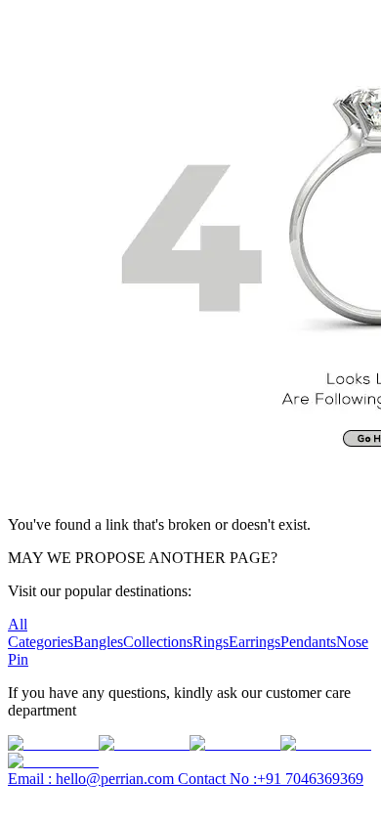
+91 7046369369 (270, 778)
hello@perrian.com (93, 778)
